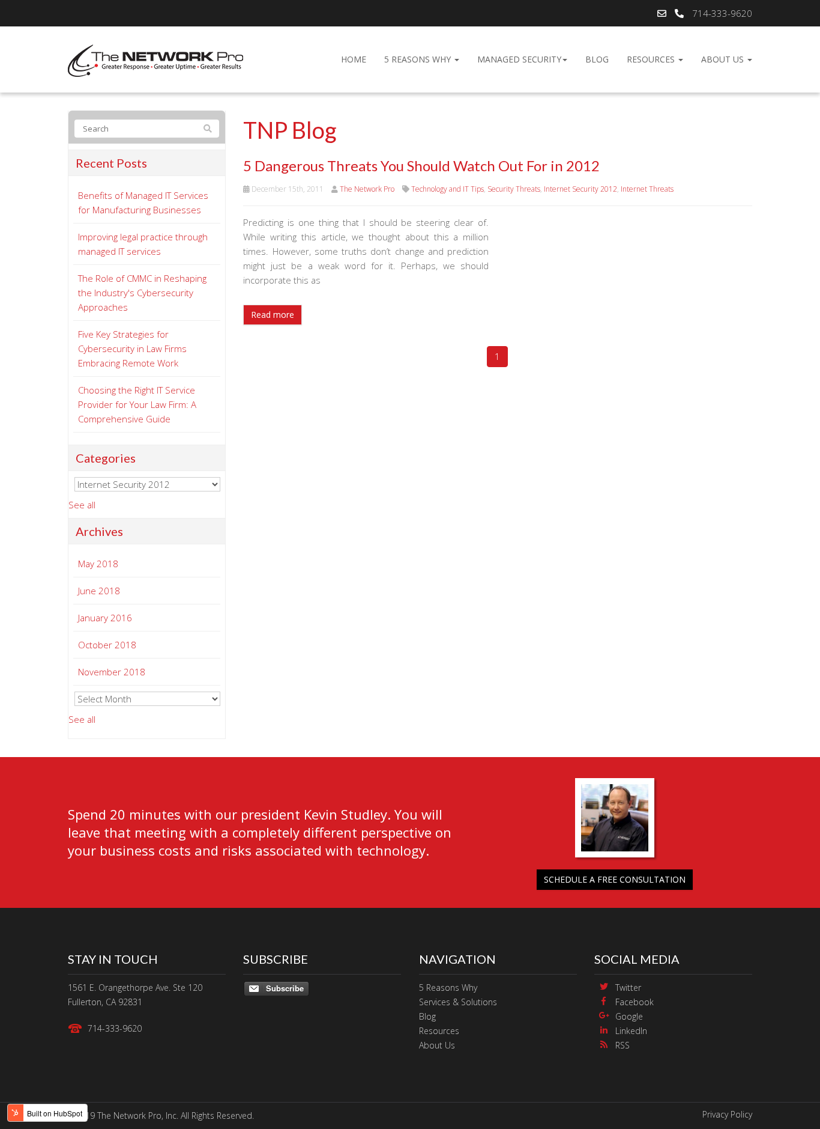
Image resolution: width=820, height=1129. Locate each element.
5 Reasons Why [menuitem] (418, 59)
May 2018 (98, 564)
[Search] (207, 128)
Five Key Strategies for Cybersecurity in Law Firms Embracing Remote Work (132, 348)
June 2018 (99, 591)
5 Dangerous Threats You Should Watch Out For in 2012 (421, 165)
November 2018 (111, 672)
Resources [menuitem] (652, 59)
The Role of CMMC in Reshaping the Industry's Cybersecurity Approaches (142, 292)
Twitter (628, 987)
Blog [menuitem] (597, 59)
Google (629, 1016)
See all (81, 505)
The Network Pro (367, 189)
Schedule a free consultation (615, 879)
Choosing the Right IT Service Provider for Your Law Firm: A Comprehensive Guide (137, 404)
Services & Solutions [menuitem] (458, 1002)
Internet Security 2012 (580, 189)
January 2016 (105, 618)
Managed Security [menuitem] (519, 59)
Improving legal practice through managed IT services (143, 244)
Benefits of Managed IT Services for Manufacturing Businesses (143, 202)
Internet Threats (647, 189)
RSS (622, 1045)
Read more (272, 314)
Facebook (634, 1002)
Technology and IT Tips (447, 189)
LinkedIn (631, 1030)
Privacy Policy (727, 1114)
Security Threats (513, 189)
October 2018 (107, 645)
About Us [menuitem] (723, 59)
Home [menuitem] (353, 59)
